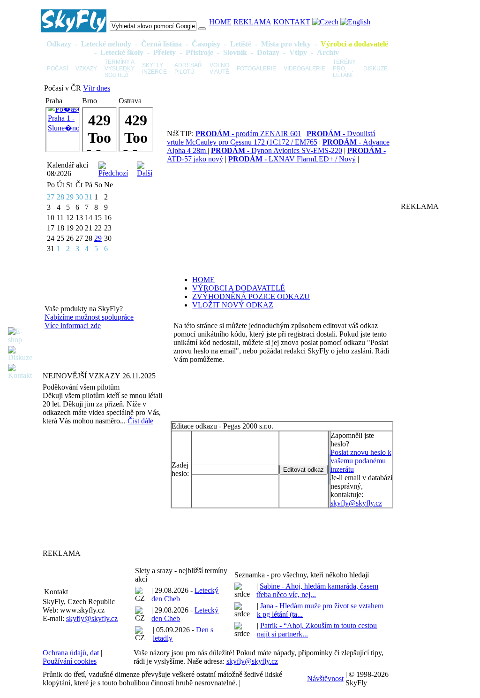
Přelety (164, 52)
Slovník (235, 52)
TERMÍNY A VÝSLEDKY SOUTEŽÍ (120, 68)
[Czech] (325, 22)
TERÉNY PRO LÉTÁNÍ (344, 68)
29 (98, 238)
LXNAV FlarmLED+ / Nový (292, 159)
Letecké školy (121, 52)
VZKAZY (86, 68)
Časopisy (206, 44)
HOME (220, 22)
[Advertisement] (101, 486)
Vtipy (298, 52)
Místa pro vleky (286, 44)
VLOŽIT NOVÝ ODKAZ (232, 305)
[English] (355, 22)
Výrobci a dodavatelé (354, 44)
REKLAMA (252, 22)
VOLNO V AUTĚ (219, 68)
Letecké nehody (106, 44)
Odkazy (59, 44)
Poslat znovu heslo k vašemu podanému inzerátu (360, 460)
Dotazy (268, 52)
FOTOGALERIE (256, 68)
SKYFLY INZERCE (154, 68)
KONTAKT (291, 22)
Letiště (240, 44)
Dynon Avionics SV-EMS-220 (276, 150)
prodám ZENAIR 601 (248, 134)
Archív (328, 52)
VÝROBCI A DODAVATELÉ (238, 288)
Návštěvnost (325, 679)
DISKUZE (375, 68)
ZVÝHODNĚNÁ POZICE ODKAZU (251, 296)
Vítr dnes (96, 88)
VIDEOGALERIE (304, 68)
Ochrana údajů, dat (71, 653)
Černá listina (161, 44)
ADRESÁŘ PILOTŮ (188, 68)
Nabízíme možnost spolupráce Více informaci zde (89, 321)
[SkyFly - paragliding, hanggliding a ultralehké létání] (73, 30)
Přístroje (199, 52)
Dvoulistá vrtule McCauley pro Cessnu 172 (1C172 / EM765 (271, 138)
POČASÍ (57, 68)
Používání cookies (70, 661)
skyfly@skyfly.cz (356, 503)
